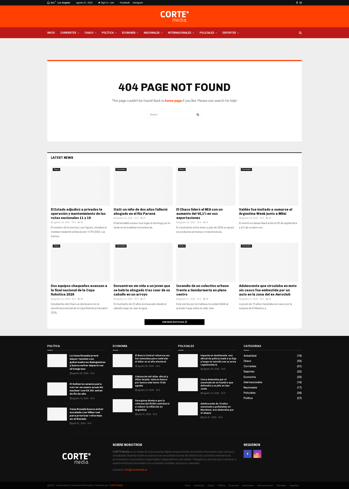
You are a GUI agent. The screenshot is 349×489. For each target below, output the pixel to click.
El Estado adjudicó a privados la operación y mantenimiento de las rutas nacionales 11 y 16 (78, 213)
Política (108, 32)
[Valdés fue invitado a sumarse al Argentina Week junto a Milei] (268, 186)
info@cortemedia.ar (135, 469)
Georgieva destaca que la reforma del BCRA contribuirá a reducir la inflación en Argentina (152, 405)
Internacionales (179, 32)
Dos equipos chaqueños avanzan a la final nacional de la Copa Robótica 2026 (79, 290)
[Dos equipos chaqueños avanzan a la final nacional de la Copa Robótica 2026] (80, 262)
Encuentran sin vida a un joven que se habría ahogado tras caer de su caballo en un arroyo (142, 290)
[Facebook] (248, 454)
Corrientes (68, 32)
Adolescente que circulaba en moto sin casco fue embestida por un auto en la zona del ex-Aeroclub (268, 290)
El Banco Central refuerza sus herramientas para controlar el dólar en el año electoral (152, 358)
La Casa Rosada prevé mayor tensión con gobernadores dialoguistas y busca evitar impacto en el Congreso (87, 362)
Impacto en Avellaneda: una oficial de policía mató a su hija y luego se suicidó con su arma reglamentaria (218, 360)
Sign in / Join (107, 2)
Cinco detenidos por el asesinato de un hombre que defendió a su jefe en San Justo (216, 384)
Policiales (207, 32)
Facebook (125, 2)
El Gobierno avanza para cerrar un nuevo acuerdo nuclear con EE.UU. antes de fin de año (86, 389)
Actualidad (250, 355)
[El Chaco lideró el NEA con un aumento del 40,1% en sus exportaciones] (205, 186)
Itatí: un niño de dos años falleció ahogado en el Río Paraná (141, 211)
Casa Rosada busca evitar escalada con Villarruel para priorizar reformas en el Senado (87, 414)
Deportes (229, 32)
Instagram (138, 2)
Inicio (51, 32)
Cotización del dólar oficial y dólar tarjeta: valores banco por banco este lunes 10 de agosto (151, 381)
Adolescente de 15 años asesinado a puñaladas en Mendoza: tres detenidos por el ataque (217, 408)
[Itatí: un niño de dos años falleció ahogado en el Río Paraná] (143, 186)
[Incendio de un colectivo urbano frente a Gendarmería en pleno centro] (205, 262)
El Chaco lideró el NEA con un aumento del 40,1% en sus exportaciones (199, 213)
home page (173, 101)
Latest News (62, 158)
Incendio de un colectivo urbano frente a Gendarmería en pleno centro (202, 290)
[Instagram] (257, 454)
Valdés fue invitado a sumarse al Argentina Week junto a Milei (265, 211)
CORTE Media (116, 485)
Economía (128, 32)
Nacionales (152, 32)
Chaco (89, 32)
